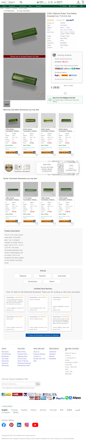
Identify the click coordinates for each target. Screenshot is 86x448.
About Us (36, 352)
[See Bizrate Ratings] (70, 20)
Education (38, 6)
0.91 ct (62, 27)
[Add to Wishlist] (65, 93)
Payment (42, 276)
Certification (32, 281)
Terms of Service (23, 361)
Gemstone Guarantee (24, 363)
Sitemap (51, 356)
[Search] (21, 2)
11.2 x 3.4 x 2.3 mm (66, 30)
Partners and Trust (39, 358)
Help (31, 6)
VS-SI (62, 40)
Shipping (23, 276)
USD (81, 6)
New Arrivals (22, 6)
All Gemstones (6, 354)
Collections (52, 352)
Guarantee (62, 276)
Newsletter (52, 358)
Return (52, 281)
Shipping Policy (22, 356)
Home (4, 6)
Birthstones (5, 356)
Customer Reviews (39, 354)
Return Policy (22, 352)
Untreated (63, 43)
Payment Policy (22, 354)
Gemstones (13, 6)
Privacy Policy (22, 358)
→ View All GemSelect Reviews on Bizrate (43, 335)
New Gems (5, 352)
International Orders (24, 365)
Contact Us (37, 356)
